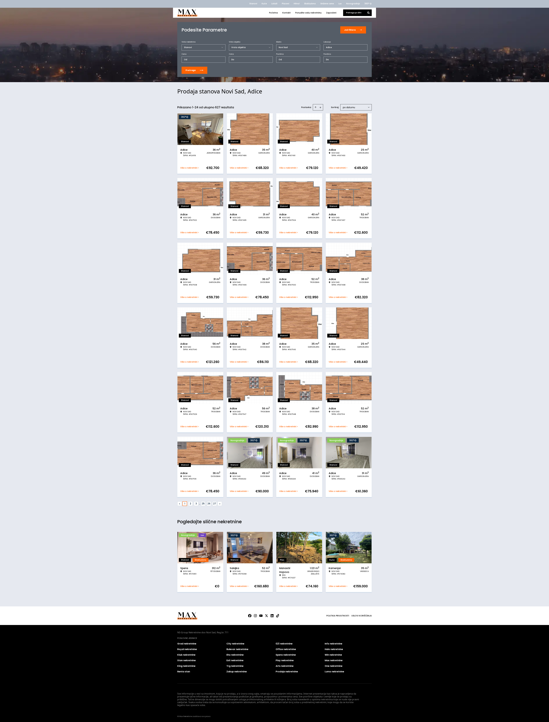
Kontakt (286, 12)
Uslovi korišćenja (361, 615)
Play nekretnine (285, 660)
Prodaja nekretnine (287, 671)
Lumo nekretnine (334, 671)
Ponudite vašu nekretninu (308, 12)
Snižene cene (327, 3)
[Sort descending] (320, 107)
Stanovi (253, 3)
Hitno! (297, 3)
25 (203, 503)
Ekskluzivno (310, 3)
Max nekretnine (334, 660)
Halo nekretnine (334, 649)
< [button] (179, 504)
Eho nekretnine (235, 654)
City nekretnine (235, 643)
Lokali (274, 3)
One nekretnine (333, 666)
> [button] (220, 504)
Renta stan (183, 671)
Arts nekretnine (285, 666)
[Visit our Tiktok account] (277, 615)
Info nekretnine (333, 643)
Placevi (285, 3)
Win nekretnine (333, 654)
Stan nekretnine (186, 660)
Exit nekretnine (234, 660)
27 (214, 503)
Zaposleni (331, 12)
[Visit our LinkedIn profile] (272, 615)
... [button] (199, 503)
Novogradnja (353, 3)
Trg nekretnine (234, 666)
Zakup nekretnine (236, 671)
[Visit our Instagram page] (255, 615)
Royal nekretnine (187, 649)
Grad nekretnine (186, 643)
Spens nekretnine (286, 654)
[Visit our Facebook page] (249, 615)
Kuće (264, 3)
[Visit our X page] (266, 615)
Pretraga (191, 70)
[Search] (368, 12)
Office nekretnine (286, 649)
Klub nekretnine (186, 654)
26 (208, 503)
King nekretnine (186, 666)
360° (366, 3)
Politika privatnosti (337, 615)
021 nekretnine (284, 643)
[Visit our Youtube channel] (261, 615)
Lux (340, 3)
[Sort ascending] (315, 107)
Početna (273, 12)
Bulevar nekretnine (237, 649)
